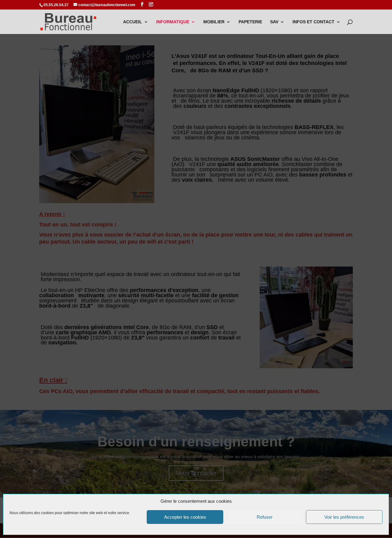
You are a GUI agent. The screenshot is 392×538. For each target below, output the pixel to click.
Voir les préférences (344, 517)
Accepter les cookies (185, 517)
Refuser (265, 517)
